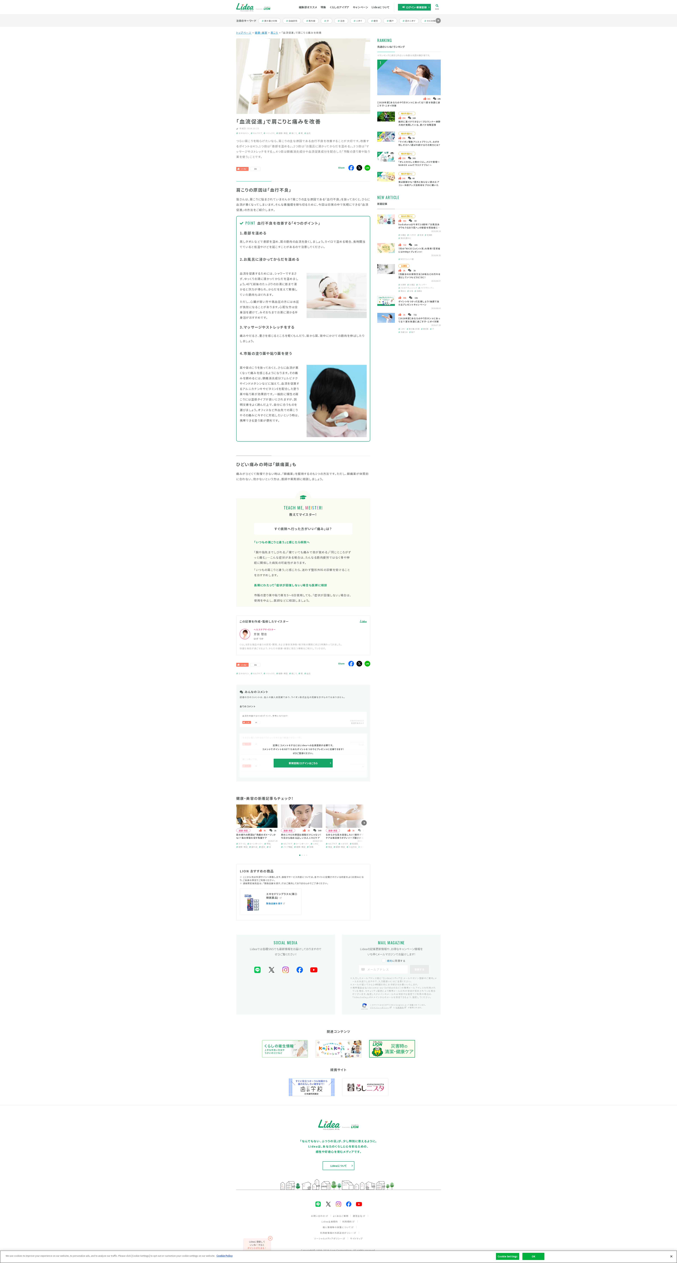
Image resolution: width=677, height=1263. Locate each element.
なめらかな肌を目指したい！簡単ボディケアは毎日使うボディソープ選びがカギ (346, 836)
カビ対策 (432, 20)
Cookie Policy (224, 1255)
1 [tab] (299, 855)
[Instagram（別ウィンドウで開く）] (285, 970)
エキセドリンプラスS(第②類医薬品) (281, 895)
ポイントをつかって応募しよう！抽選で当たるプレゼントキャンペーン (418, 303)
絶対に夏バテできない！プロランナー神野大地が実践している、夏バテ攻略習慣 (419, 123)
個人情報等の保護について (337, 1227)
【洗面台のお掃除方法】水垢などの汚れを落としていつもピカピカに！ (419, 276)
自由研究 (294, 20)
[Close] (671, 1256)
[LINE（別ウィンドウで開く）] (257, 970)
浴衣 (344, 20)
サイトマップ (356, 1238)
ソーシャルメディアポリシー (328, 1238)
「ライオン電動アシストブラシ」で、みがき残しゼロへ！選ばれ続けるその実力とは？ (419, 143)
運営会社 (357, 1215)
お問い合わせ (318, 1215)
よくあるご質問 (340, 1215)
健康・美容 (261, 32)
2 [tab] (302, 855)
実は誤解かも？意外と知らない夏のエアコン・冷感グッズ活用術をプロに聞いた (418, 184)
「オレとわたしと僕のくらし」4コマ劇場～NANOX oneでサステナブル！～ (419, 163)
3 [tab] (304, 855)
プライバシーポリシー (379, 1007)
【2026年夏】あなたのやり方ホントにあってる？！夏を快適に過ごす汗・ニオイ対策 (419, 320)
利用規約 (400, 1007)
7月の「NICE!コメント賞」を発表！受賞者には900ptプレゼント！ (419, 250)
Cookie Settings (507, 1256)
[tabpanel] (256, 826)
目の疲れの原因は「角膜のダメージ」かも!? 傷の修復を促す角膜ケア (256, 836)
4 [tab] (306, 855)
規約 (389, 960)
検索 (437, 9)
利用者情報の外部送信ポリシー (336, 1232)
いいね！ (244, 168)
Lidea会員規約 (330, 1221)
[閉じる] (270, 1238)
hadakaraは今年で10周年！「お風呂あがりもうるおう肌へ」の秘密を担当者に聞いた (419, 227)
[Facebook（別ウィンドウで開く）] (299, 970)
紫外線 (313, 20)
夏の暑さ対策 (270, 20)
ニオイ (361, 20)
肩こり (274, 32)
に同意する (396, 960)
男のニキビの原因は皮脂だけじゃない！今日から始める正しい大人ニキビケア (301, 836)
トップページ (244, 32)
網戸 (393, 20)
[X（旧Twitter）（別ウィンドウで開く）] (271, 970)
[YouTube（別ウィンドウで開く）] (314, 970)
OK (533, 1256)
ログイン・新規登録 (416, 7)
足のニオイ (410, 20)
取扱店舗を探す (274, 903)
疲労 (377, 20)
